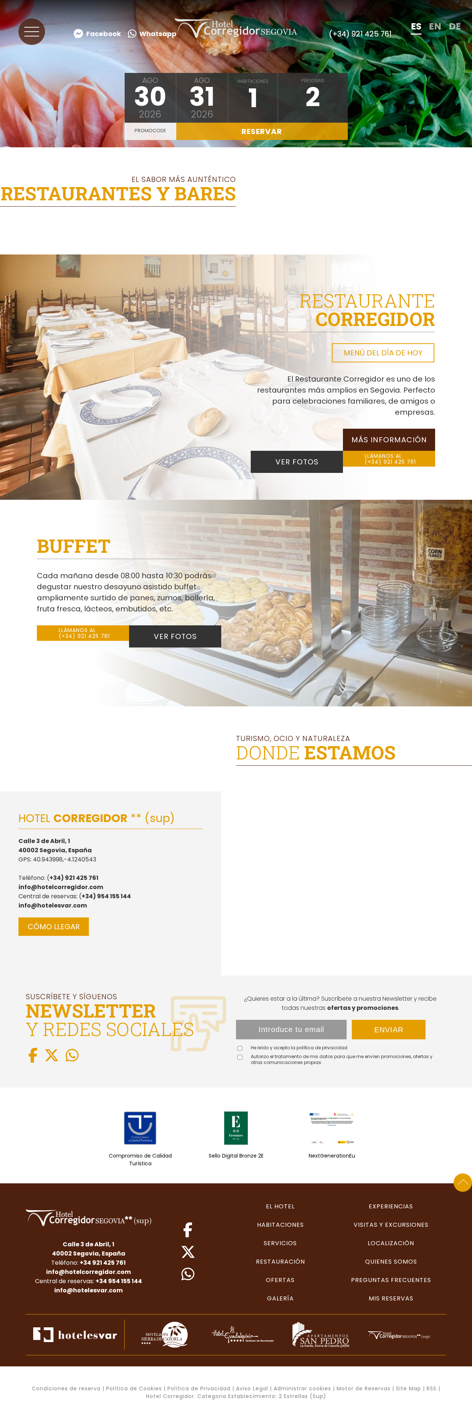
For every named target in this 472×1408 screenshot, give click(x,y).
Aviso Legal (252, 1388)
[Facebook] (33, 1055)
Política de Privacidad (198, 1388)
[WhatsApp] (72, 1055)
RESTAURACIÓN (280, 1261)
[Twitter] (52, 1055)
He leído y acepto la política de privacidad (299, 1048)
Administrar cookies (302, 1388)
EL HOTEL (280, 1206)
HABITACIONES (280, 1225)
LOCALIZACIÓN (391, 1243)
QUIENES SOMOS (391, 1261)
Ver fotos (297, 462)
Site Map (408, 1388)
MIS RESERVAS (391, 1298)
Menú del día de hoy (383, 353)
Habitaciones (252, 81)
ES (416, 26)
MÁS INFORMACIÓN (389, 440)
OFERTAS (280, 1280)
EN (435, 26)
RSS (432, 1388)
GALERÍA (280, 1298)
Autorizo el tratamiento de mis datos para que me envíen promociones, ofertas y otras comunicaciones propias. (342, 1059)
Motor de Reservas (364, 1388)
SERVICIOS (280, 1243)
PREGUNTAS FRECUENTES (391, 1280)
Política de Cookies (134, 1388)
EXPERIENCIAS (391, 1206)
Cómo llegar (54, 926)
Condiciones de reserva (66, 1388)
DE (455, 26)
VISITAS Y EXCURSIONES (391, 1225)
